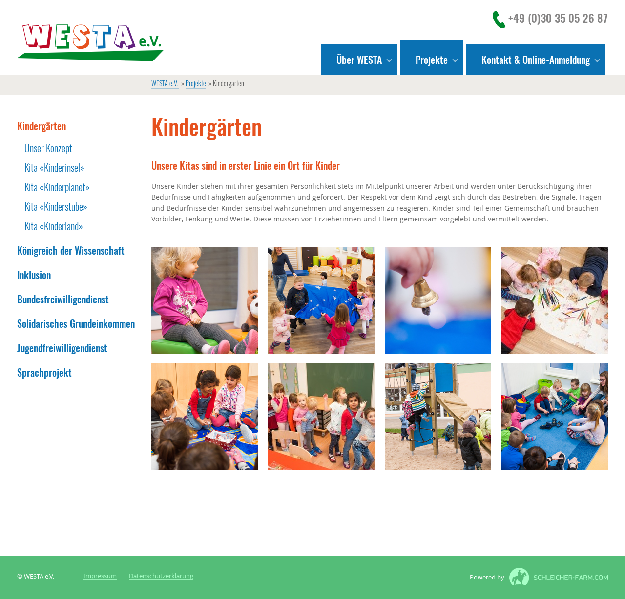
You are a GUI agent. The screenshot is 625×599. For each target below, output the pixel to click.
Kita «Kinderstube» (55, 206)
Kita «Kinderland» (53, 226)
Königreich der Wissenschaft (71, 250)
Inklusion (34, 274)
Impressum (100, 576)
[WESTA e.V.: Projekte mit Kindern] (90, 43)
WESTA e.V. (165, 84)
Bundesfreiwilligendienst (63, 299)
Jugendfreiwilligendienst (62, 348)
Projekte (196, 84)
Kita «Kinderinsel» (54, 167)
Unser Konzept (48, 148)
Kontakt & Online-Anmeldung (535, 59)
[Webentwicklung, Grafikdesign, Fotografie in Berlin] (556, 578)
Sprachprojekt (44, 372)
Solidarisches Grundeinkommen (76, 323)
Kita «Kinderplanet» (57, 187)
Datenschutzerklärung (161, 576)
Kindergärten (41, 126)
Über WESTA (359, 59)
